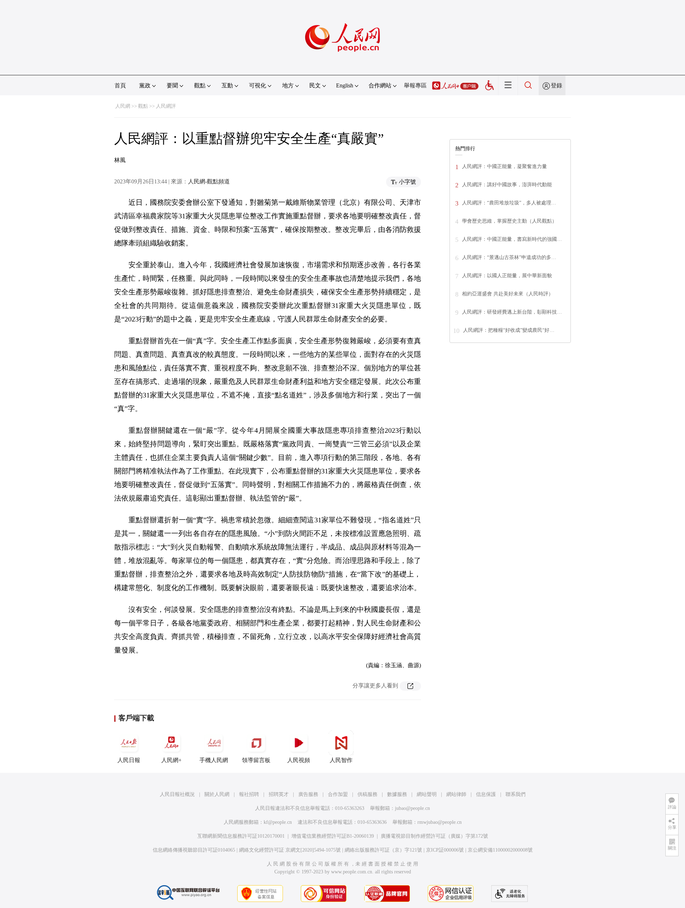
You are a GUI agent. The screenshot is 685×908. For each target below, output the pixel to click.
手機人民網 (213, 760)
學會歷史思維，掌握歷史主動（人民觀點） (509, 221)
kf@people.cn (278, 822)
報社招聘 (249, 794)
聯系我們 (516, 794)
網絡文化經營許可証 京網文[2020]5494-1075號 (290, 850)
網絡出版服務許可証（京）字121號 (383, 850)
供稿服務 (367, 794)
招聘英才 (279, 794)
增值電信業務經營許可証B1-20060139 (332, 836)
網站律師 (456, 794)
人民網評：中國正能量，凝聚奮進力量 (504, 166)
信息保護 (486, 794)
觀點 (143, 106)
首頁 (120, 85)
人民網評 (166, 106)
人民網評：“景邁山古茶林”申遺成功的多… (509, 257)
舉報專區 (415, 85)
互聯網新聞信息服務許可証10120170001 (241, 836)
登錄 (556, 85)
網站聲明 (427, 794)
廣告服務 (308, 794)
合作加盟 (338, 794)
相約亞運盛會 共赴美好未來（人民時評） (507, 293)
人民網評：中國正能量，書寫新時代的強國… (512, 239)
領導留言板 (256, 760)
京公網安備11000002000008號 (500, 850)
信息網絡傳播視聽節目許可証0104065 (194, 850)
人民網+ (171, 760)
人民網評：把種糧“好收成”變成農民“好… (508, 330)
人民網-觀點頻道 (209, 181)
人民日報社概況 (177, 794)
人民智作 (341, 760)
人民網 (122, 106)
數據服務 (397, 794)
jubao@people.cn (412, 808)
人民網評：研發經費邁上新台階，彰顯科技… (512, 312)
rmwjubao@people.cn (439, 822)
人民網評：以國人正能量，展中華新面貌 (507, 275)
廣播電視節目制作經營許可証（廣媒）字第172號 (434, 836)
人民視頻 (298, 760)
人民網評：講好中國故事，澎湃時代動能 (507, 184)
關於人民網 (216, 794)
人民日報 (128, 760)
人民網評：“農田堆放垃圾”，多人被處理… (509, 203)
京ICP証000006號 (445, 850)
